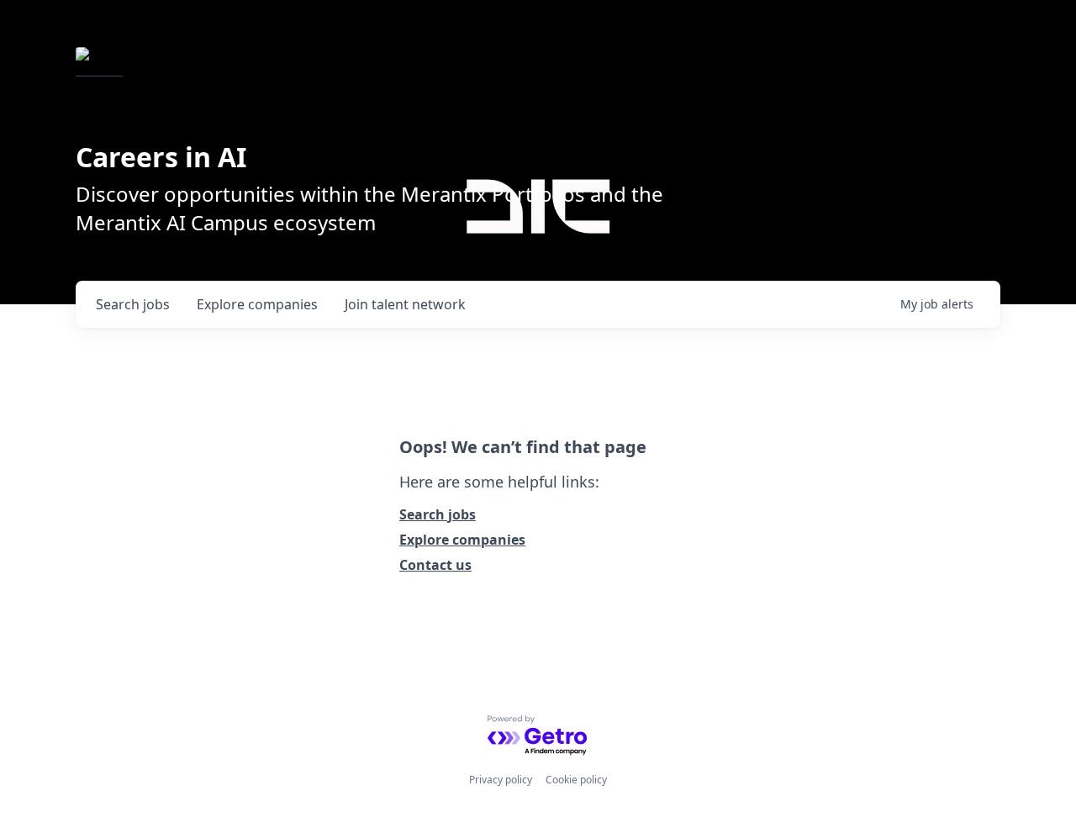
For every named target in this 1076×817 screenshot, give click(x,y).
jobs (133, 304)
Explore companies (462, 539)
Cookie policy (576, 779)
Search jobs (437, 514)
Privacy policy (500, 779)
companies (257, 304)
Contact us (435, 565)
